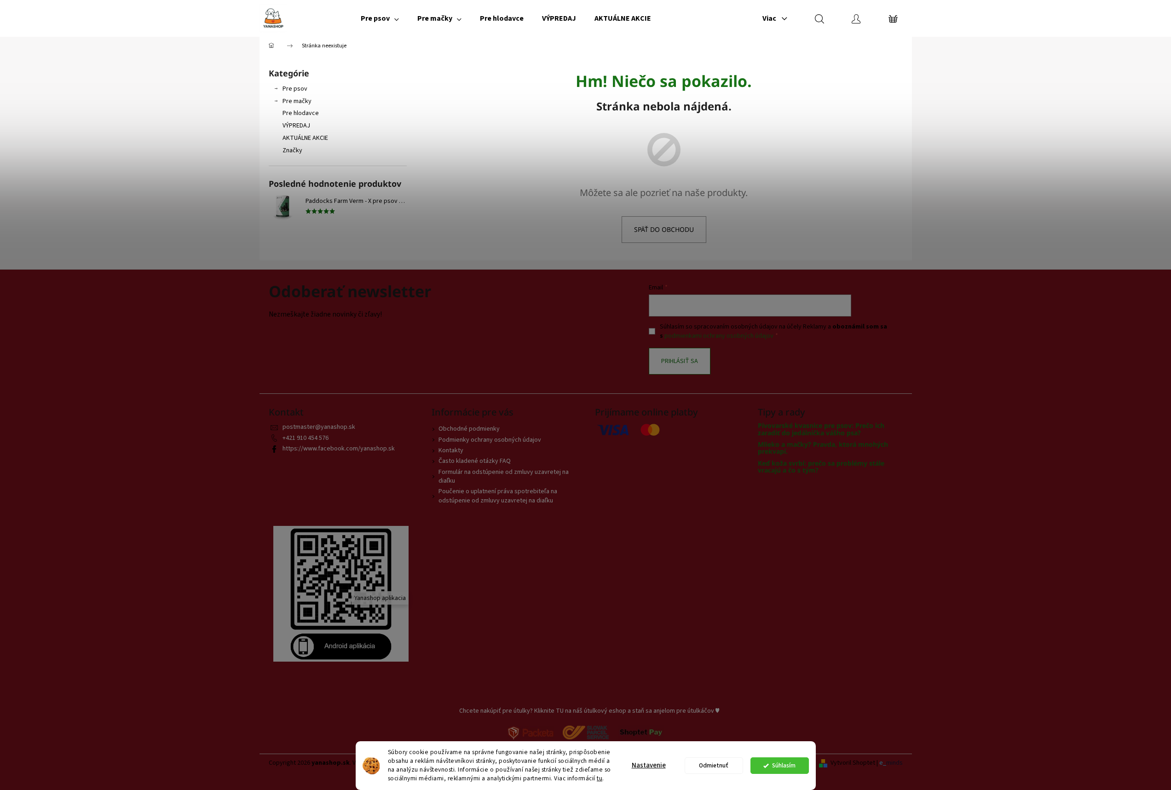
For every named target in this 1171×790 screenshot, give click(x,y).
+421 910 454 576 (306, 438)
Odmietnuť (713, 765)
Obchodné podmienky (469, 428)
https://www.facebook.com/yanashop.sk (339, 448)
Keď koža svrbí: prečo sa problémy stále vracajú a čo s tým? (821, 467)
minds (894, 763)
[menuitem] (380, 18)
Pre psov (295, 88)
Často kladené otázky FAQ (474, 461)
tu (599, 778)
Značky (292, 150)
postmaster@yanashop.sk (319, 427)
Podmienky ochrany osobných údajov (489, 439)
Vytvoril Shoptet (853, 763)
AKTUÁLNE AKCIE (305, 138)
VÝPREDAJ (296, 125)
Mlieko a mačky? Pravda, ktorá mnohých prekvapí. (823, 448)
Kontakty (450, 450)
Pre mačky (297, 101)
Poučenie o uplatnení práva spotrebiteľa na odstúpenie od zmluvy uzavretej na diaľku (497, 496)
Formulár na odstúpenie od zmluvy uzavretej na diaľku (503, 476)
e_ (882, 763)
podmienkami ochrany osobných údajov (718, 335)
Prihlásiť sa (679, 361)
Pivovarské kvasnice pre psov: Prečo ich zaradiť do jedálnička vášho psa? (821, 429)
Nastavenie (649, 765)
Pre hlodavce (301, 113)
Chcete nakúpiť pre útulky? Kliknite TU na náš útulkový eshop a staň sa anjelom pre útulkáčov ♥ (589, 710)
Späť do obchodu (664, 229)
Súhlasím (784, 765)
